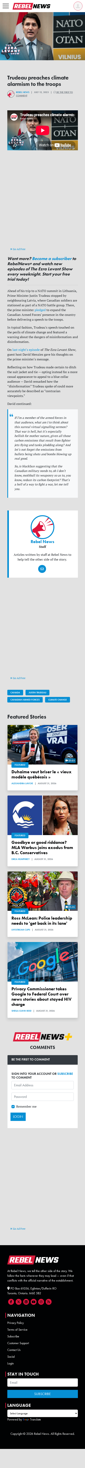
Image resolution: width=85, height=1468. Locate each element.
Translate (35, 1419)
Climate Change (57, 699)
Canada (15, 692)
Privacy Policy (15, 1323)
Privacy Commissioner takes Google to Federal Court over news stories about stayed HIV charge (41, 996)
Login (10, 1363)
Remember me (26, 1106)
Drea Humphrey (20, 859)
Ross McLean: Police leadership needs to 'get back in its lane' (41, 920)
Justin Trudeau (37, 692)
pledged (40, 310)
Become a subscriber (51, 258)
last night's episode (26, 350)
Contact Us (14, 1350)
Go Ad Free (19, 249)
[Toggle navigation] (6, 6)
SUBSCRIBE (65, 1074)
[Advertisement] (42, 202)
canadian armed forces (25, 699)
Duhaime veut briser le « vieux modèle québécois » (41, 774)
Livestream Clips (20, 929)
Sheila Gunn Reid (21, 1010)
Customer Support (18, 1343)
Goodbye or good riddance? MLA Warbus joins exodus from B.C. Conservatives (42, 848)
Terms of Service (17, 1329)
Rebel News (22, 92)
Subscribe (13, 1336)
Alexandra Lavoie (22, 783)
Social (11, 1356)
